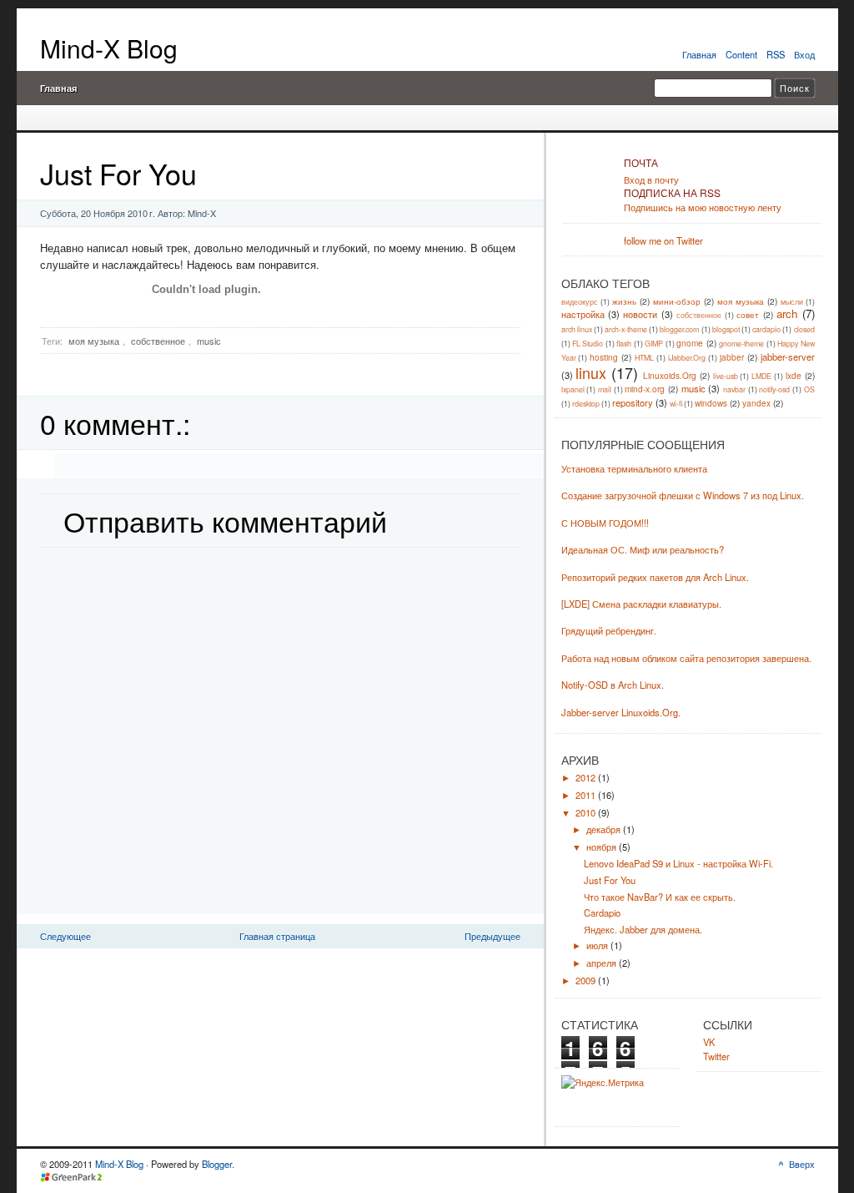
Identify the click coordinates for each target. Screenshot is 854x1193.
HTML (644, 357)
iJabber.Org (687, 357)
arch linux (576, 329)
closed (804, 329)
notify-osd (774, 389)
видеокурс (579, 301)
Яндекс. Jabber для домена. (643, 929)
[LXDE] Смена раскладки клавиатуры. (641, 603)
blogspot (726, 329)
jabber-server (788, 356)
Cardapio (602, 912)
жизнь (624, 301)
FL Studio (587, 343)
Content (741, 54)
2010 (585, 812)
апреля (601, 962)
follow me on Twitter (663, 240)
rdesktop (586, 403)
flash (623, 343)
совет (747, 314)
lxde (793, 375)
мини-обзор (677, 301)
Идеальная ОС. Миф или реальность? (642, 549)
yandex (756, 403)
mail (604, 389)
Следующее (65, 936)
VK (709, 1042)
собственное (158, 340)
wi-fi (676, 403)
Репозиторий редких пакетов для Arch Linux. (655, 577)
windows (711, 403)
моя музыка (93, 340)
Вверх (802, 1163)
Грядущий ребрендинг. (608, 630)
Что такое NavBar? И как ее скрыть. (660, 896)
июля (597, 945)
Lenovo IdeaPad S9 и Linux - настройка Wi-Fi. (678, 863)
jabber (732, 357)
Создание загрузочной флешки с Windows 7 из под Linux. (682, 495)
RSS (775, 54)
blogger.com (679, 329)
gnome (689, 342)
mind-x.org (645, 388)
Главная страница (277, 936)
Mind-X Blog (109, 48)
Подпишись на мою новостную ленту (702, 200)
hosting (604, 357)
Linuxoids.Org (669, 375)
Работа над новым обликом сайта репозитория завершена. (686, 658)
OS (809, 389)
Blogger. (218, 1163)
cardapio (766, 329)
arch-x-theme (626, 329)
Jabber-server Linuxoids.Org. (621, 712)
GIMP (654, 343)
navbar (734, 389)
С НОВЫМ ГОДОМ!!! (605, 522)
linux (590, 372)
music (209, 340)
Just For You (118, 173)
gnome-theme (741, 343)
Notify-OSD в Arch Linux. (612, 684)
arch (786, 313)
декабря (603, 829)
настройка (583, 314)
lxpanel (573, 389)
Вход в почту (651, 170)
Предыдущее (492, 936)
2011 (585, 794)
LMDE (761, 376)
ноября (601, 846)
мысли (792, 301)
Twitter (716, 1056)
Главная (699, 54)
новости (640, 314)
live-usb (725, 376)
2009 (585, 980)
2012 (585, 777)
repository (632, 402)
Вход (804, 54)
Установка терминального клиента (634, 468)
